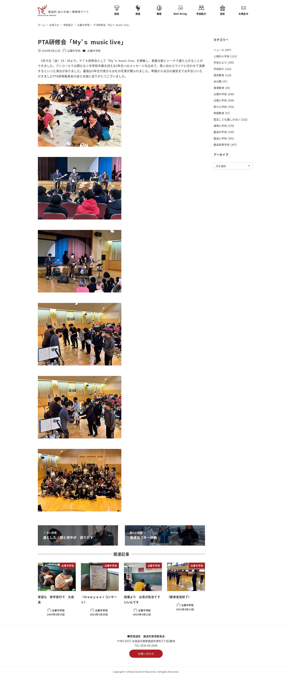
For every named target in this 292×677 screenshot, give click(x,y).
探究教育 (219, 75)
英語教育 (219, 113)
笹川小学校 (220, 106)
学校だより (220, 62)
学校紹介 (219, 69)
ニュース (219, 50)
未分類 (218, 81)
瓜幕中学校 (94, 50)
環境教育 (219, 88)
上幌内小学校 (222, 56)
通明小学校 (220, 125)
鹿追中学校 (220, 132)
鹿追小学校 (220, 138)
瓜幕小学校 (220, 100)
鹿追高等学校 (222, 144)
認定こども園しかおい (227, 119)
